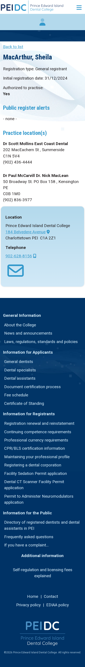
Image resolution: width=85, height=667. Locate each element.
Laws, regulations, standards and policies (41, 341)
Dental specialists (20, 370)
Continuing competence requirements (37, 432)
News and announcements (28, 333)
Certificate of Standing (24, 403)
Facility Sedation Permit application (35, 473)
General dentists (18, 361)
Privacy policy (28, 605)
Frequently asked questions (28, 537)
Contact (51, 596)
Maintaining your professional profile (37, 456)
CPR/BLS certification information (34, 448)
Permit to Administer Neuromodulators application (38, 499)
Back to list (13, 46)
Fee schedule (16, 395)
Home (32, 596)
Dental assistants (20, 378)
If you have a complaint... (26, 545)
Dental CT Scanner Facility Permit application (34, 484)
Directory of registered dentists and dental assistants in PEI (42, 525)
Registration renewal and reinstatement (39, 423)
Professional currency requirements (36, 440)
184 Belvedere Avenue (25, 232)
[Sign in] (42, 24)
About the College (20, 325)
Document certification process (32, 386)
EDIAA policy (57, 605)
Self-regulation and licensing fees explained (42, 572)
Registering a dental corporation (32, 465)
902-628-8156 (18, 256)
